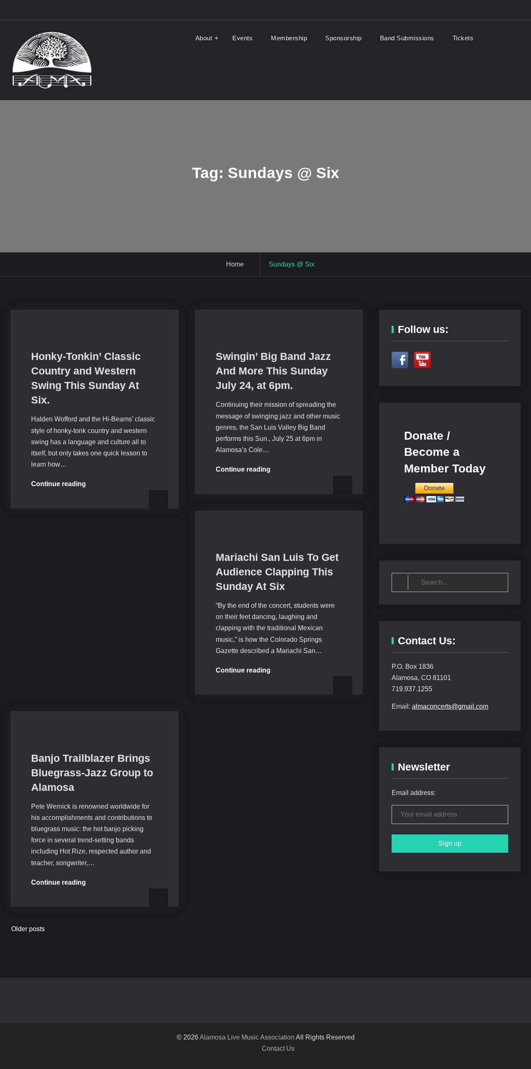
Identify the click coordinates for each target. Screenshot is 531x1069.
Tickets (463, 38)
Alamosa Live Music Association (247, 1037)
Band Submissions (407, 38)
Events (242, 38)
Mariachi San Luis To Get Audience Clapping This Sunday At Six (277, 571)
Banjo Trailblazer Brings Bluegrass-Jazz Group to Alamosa (92, 772)
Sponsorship (343, 38)
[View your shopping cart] (494, 38)
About (203, 38)
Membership (289, 38)
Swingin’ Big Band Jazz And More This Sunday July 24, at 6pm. (273, 370)
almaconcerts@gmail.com (450, 706)
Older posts (28, 928)
